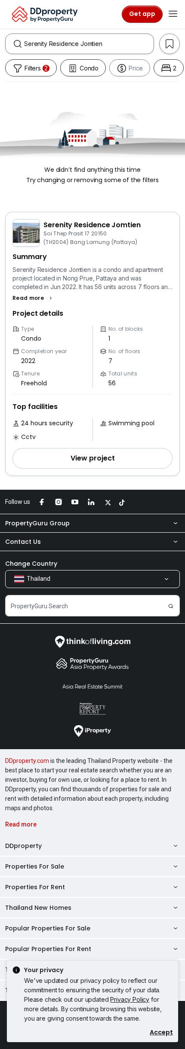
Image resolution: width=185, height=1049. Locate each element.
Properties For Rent (35, 887)
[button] (33, 298)
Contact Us (23, 541)
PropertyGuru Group (37, 523)
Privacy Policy (129, 999)
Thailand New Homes (38, 907)
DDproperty (23, 846)
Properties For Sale (34, 866)
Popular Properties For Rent (48, 949)
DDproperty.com (27, 760)
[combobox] (89, 43)
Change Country (31, 563)
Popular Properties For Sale (47, 928)
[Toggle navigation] (173, 14)
